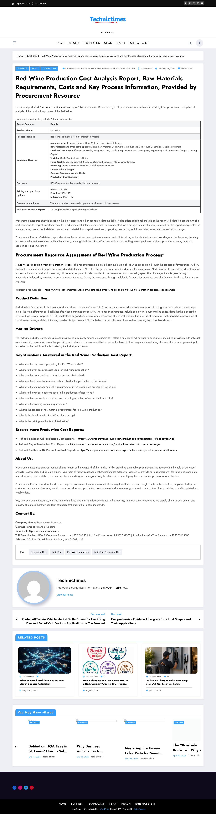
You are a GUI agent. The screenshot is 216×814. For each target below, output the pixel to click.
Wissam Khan (92, 676)
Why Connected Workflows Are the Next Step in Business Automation (42, 682)
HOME (60, 43)
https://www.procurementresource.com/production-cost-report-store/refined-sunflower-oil (129, 450)
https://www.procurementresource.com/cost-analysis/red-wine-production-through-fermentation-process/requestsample (110, 290)
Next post (116, 614)
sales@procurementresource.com (42, 531)
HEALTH (120, 43)
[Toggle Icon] (14, 43)
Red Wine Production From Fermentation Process (45, 265)
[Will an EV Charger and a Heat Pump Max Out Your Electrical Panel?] (171, 660)
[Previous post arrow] (16, 619)
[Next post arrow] (200, 619)
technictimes (146, 68)
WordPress (104, 809)
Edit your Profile (111, 587)
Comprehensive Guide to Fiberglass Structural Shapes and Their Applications (151, 621)
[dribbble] (194, 3)
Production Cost (72, 68)
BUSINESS (73, 43)
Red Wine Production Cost (123, 68)
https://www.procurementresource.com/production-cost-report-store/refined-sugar (115, 444)
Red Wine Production (100, 68)
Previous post (98, 614)
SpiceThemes (139, 809)
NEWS (108, 43)
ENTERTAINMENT (138, 43)
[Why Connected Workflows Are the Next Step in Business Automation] (44, 660)
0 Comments (186, 68)
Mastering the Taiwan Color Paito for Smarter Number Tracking (84, 751)
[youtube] (202, 3)
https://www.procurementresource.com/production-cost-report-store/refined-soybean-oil (126, 439)
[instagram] (198, 3)
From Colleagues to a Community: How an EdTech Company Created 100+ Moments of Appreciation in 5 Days (105, 682)
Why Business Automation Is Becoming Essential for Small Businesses (36, 749)
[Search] (190, 43)
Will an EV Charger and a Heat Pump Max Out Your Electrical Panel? (167, 682)
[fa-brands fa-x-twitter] (190, 3)
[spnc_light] (199, 43)
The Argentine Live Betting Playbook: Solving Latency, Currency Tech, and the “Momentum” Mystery (180, 749)
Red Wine (85, 68)
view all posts (65, 594)
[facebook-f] (185, 3)
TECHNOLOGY (91, 43)
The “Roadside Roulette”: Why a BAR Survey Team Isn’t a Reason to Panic (131, 747)
